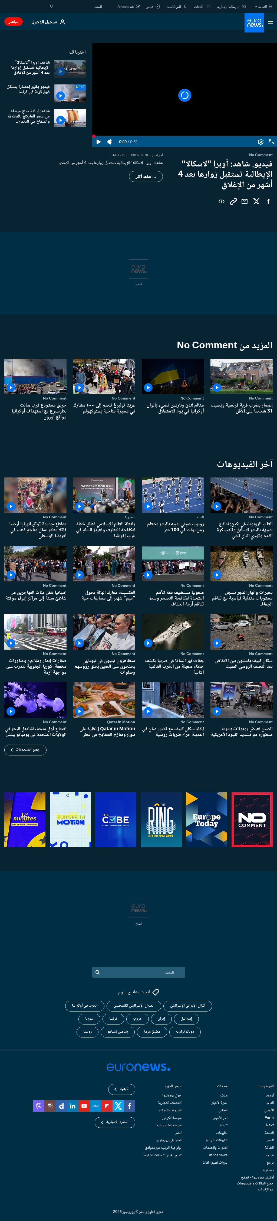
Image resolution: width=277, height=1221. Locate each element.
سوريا (89, 1019)
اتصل (178, 1133)
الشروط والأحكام (170, 1110)
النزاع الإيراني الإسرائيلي (187, 1006)
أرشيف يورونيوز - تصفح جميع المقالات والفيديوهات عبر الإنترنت (255, 1183)
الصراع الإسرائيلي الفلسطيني (133, 1006)
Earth (269, 1118)
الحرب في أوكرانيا (85, 1006)
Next (270, 1125)
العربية (262, 6)
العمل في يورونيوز (169, 1140)
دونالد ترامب (185, 1032)
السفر (270, 1140)
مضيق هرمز (152, 1032)
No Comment (261, 399)
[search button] (52, 6)
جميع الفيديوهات (28, 750)
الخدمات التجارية (170, 1103)
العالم (200, 517)
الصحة (269, 1133)
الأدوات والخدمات (215, 1148)
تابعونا (223, 1125)
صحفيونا (268, 1170)
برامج (270, 1163)
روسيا (87, 1032)
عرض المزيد (173, 1087)
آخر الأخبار (220, 1118)
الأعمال (269, 1110)
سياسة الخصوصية (169, 1125)
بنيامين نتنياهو (117, 1032)
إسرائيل (186, 1019)
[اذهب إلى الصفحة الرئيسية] (254, 22)
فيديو (270, 1155)
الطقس (222, 1110)
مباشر (13, 21)
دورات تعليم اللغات (214, 1163)
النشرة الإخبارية (117, 1122)
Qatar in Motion (121, 722)
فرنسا (113, 1019)
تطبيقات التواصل (216, 1140)
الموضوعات (266, 1087)
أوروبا (270, 1095)
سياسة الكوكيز (172, 1118)
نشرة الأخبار (219, 1103)
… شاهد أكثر (146, 176)
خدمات (222, 1087)
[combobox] (79, 6)
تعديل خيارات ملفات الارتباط (162, 1155)
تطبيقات (221, 1133)
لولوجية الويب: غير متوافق (163, 1148)
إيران (161, 1019)
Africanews (218, 1155)
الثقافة (269, 1148)
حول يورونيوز (172, 1095)
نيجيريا (130, 517)
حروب (137, 1019)
